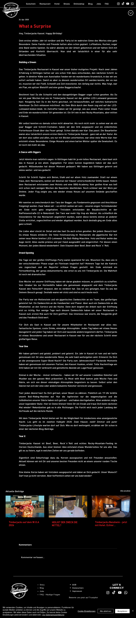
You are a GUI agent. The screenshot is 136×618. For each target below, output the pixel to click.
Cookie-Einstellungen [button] (86, 611)
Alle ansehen (125, 490)
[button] (45, 3)
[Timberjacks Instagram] (118, 3)
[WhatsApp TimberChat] (132, 3)
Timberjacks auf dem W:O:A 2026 (24, 524)
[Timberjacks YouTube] (127, 3)
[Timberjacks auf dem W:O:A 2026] (25, 506)
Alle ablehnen (105, 611)
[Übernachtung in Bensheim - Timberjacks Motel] (111, 506)
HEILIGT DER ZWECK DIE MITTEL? (64, 524)
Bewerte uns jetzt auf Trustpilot (83, 597)
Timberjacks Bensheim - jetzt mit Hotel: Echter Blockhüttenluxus (111, 524)
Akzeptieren (122, 611)
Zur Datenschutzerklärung (53, 614)
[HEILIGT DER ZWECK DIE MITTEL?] (68, 506)
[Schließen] (132, 611)
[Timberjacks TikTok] (123, 3)
